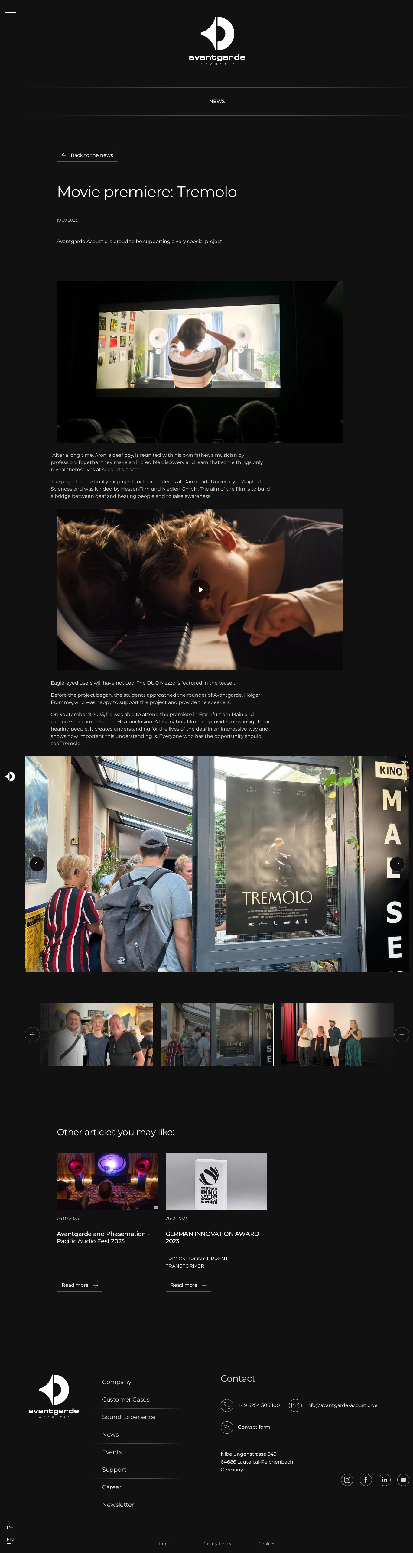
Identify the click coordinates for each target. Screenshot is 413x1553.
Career (112, 1487)
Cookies (267, 1543)
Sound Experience (129, 1417)
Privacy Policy (216, 1543)
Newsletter (118, 1504)
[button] (10, 13)
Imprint (167, 1543)
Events (112, 1452)
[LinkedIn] (385, 1480)
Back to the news (92, 155)
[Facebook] (366, 1480)
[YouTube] (403, 1480)
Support (114, 1469)
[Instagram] (347, 1480)
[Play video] (200, 589)
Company (116, 1382)
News (217, 101)
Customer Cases (125, 1399)
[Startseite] (10, 776)
